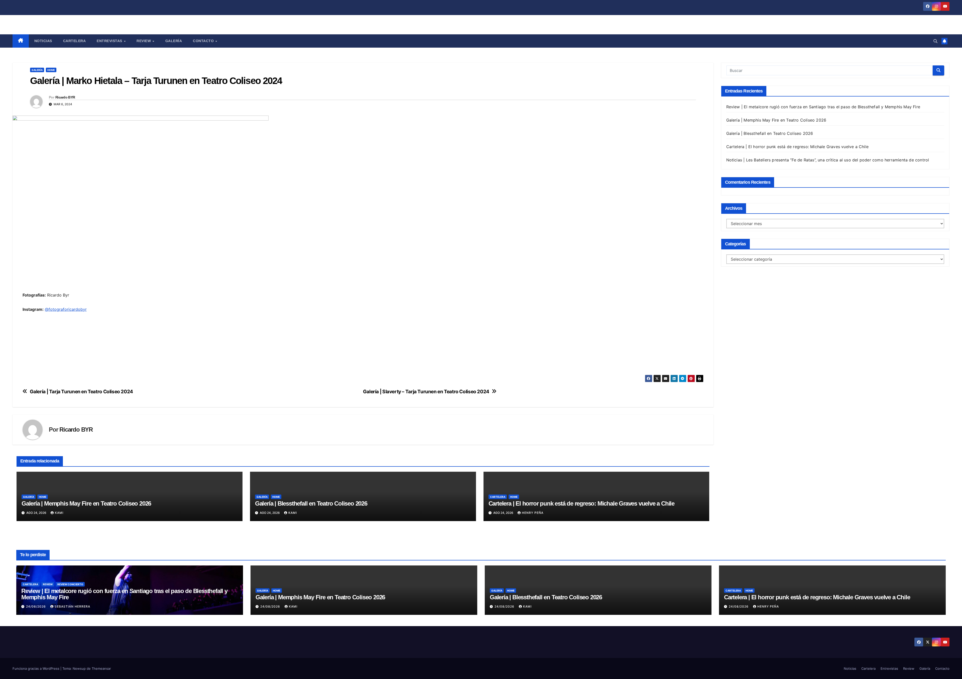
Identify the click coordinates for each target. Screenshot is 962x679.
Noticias (43, 41)
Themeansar (101, 668)
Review (144, 41)
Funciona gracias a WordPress (36, 668)
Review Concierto (70, 584)
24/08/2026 (36, 606)
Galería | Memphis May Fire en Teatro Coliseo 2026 (86, 503)
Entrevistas (110, 41)
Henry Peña (532, 513)
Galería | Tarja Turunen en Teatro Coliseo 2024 (81, 392)
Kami (59, 513)
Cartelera (74, 41)
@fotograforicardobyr (66, 309)
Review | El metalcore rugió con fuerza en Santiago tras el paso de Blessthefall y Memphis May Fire (823, 106)
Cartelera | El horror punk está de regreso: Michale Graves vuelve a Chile (581, 503)
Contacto (204, 41)
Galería (173, 41)
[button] (935, 41)
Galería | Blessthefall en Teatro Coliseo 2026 (311, 503)
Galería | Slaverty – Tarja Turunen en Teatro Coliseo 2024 (426, 392)
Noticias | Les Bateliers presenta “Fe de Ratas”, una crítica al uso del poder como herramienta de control (827, 159)
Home (51, 69)
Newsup (79, 668)
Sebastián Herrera (72, 606)
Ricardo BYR (65, 97)
